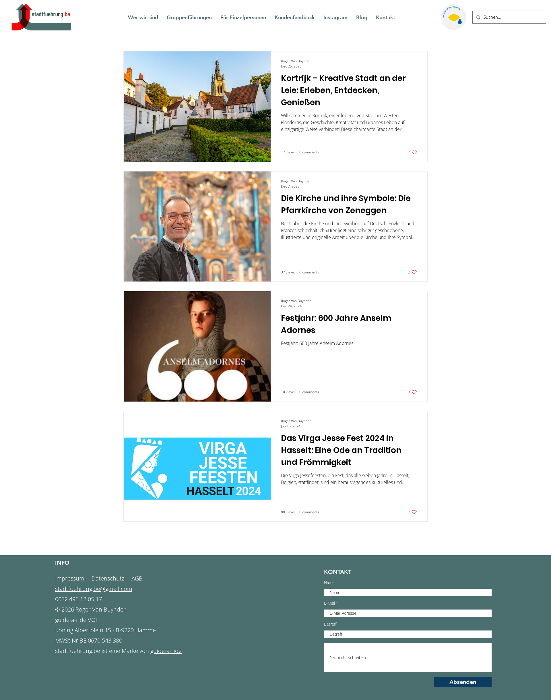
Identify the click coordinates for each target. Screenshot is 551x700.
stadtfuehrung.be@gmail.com (93, 589)
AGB (137, 578)
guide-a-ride (166, 651)
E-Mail (329, 603)
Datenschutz (108, 578)
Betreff (330, 624)
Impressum (70, 578)
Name (329, 583)
